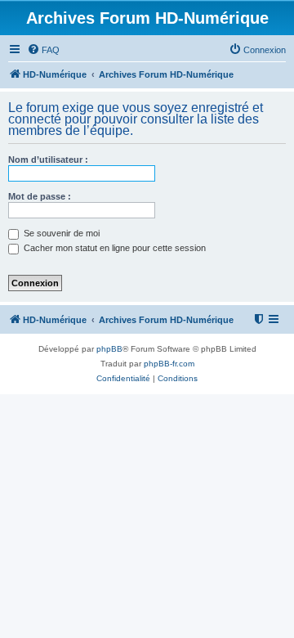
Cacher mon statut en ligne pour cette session (113, 248)
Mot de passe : (39, 196)
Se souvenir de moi (60, 233)
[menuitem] (43, 50)
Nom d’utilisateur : (48, 159)
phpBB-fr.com (169, 363)
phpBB (109, 348)
